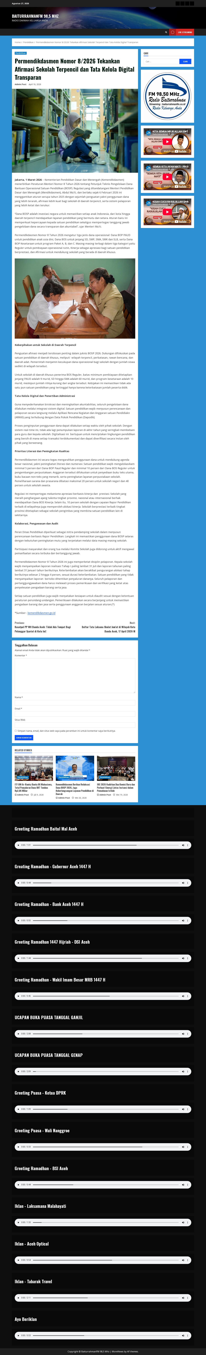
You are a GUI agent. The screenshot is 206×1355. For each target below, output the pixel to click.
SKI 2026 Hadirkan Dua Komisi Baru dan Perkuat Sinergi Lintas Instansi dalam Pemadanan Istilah (116, 787)
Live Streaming (185, 32)
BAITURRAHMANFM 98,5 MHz (35, 16)
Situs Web (20, 719)
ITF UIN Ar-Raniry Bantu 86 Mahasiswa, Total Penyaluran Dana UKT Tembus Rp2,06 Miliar (33, 787)
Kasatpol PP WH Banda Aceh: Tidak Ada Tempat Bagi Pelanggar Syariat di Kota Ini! (43, 627)
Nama (19, 697)
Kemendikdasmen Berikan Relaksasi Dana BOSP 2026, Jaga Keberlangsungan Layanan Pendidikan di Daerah (75, 789)
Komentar (21, 655)
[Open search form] (166, 32)
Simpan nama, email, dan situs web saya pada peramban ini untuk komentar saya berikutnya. (66, 730)
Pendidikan (21, 53)
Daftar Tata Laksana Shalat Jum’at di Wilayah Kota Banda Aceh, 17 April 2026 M (108, 627)
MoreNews (117, 1351)
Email (18, 708)
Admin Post (20, 84)
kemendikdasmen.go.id (41, 613)
